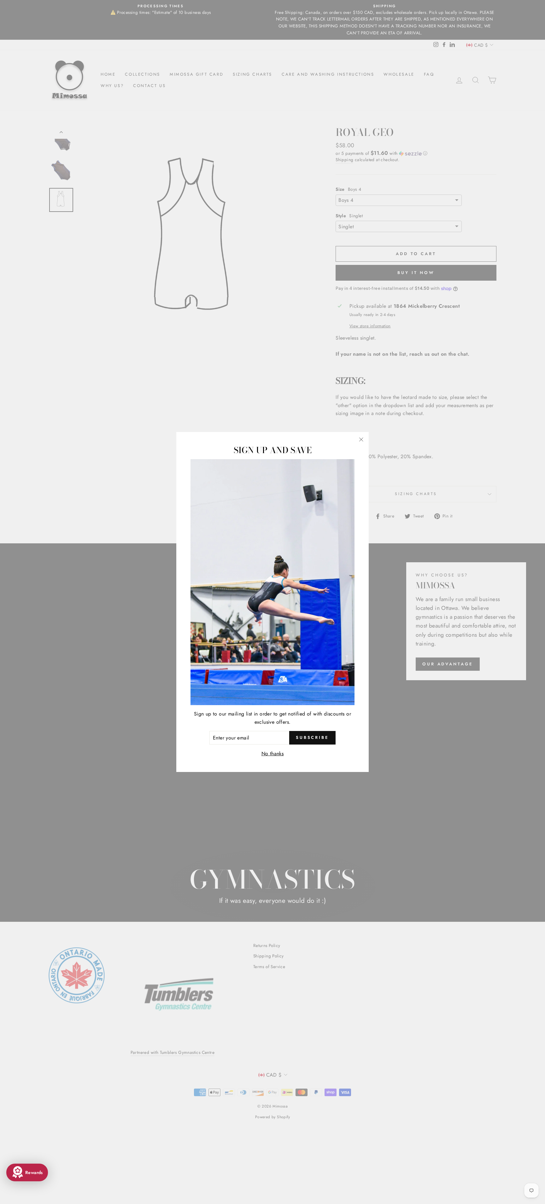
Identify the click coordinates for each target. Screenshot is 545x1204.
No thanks (272, 753)
